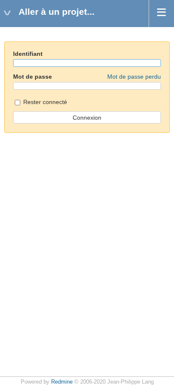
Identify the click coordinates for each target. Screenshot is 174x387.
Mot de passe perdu (134, 76)
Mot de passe (87, 76)
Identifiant (28, 53)
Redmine (62, 382)
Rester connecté (44, 102)
